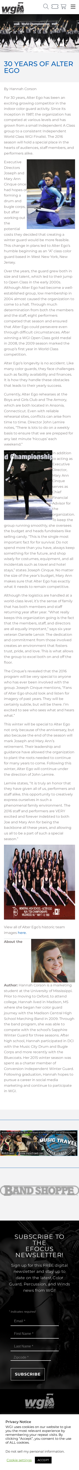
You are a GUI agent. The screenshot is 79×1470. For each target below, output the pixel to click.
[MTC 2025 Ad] (38, 1155)
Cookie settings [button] (19, 1460)
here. (22, 933)
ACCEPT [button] (43, 1460)
